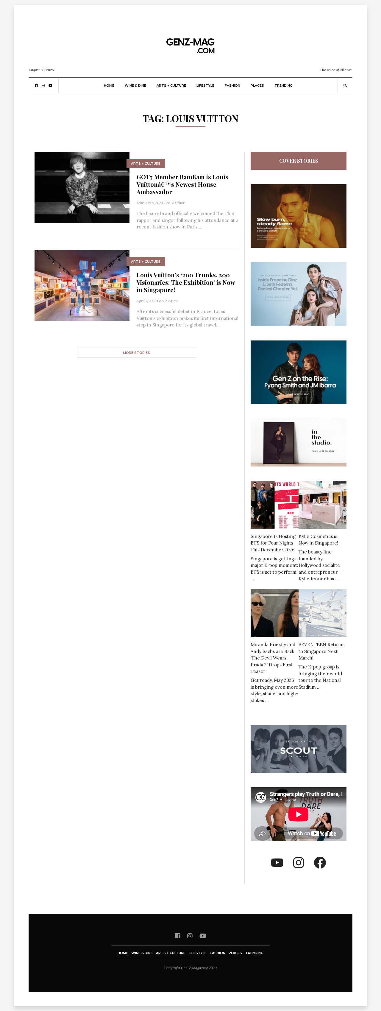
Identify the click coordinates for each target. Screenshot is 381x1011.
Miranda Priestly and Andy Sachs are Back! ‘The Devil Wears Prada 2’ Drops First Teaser (273, 658)
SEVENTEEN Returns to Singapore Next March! (321, 651)
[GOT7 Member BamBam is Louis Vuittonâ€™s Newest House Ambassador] (82, 187)
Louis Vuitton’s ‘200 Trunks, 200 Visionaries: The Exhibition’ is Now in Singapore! (186, 282)
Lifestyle (205, 85)
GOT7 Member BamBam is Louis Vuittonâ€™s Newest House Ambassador (182, 184)
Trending (283, 85)
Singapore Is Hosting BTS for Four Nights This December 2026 (273, 543)
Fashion (232, 85)
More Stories (136, 353)
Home (109, 85)
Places (257, 85)
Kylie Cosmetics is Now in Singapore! (318, 540)
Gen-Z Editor (174, 202)
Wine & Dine (135, 85)
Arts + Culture (171, 85)
